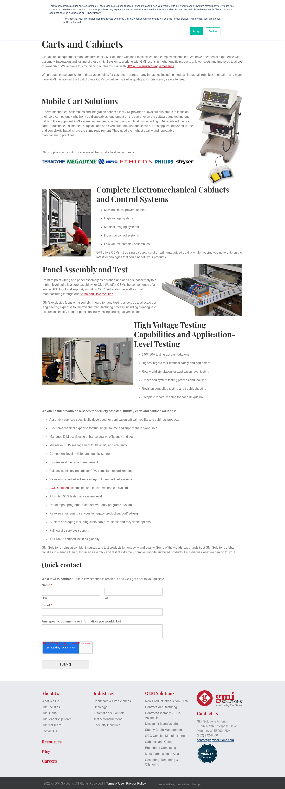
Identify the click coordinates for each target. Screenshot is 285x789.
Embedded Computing (160, 747)
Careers (49, 761)
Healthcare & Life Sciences (112, 701)
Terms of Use (115, 783)
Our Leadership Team (56, 719)
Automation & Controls (108, 713)
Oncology (100, 707)
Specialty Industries (106, 725)
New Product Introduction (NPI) (166, 701)
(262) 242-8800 (207, 735)
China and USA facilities (96, 294)
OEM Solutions (159, 693)
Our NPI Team (51, 725)
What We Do (50, 701)
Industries (103, 693)
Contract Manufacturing (161, 707)
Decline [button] (213, 31)
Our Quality (49, 713)
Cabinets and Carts (158, 741)
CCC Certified (59, 487)
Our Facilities (51, 707)
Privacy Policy (136, 783)
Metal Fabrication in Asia (162, 753)
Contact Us (49, 731)
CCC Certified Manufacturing (165, 735)
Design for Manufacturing (162, 723)
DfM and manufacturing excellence (150, 66)
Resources (52, 742)
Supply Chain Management (164, 729)
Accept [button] (196, 31)
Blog (46, 751)
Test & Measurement (107, 719)
